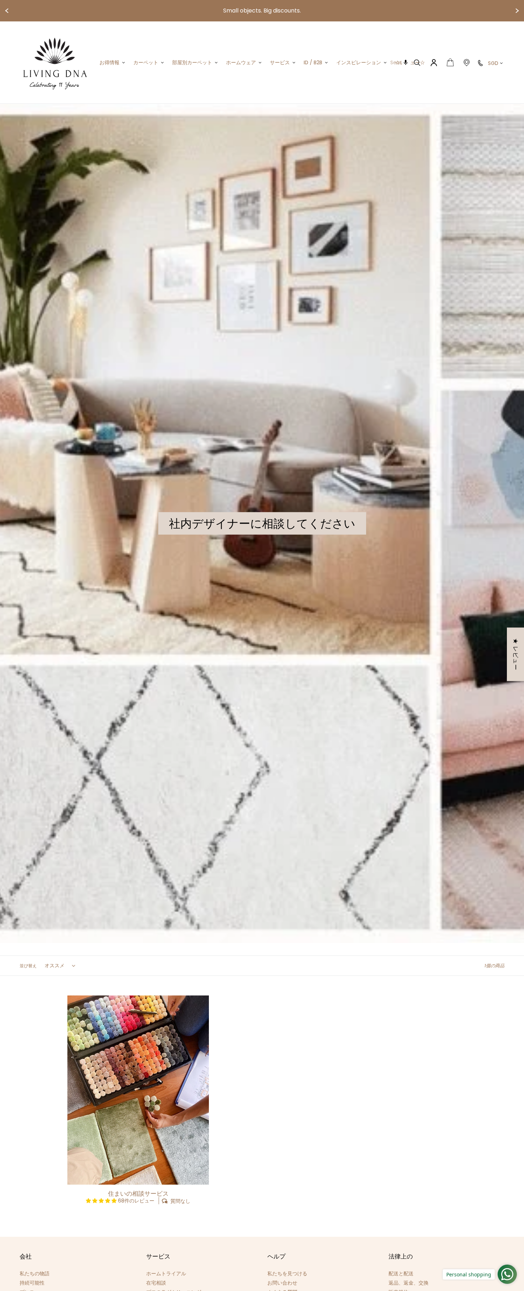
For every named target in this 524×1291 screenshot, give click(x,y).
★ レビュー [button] (516, 654)
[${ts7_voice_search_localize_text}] (406, 62)
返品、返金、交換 (408, 1282)
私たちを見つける (287, 1273)
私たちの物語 (35, 1273)
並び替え (28, 966)
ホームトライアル (166, 1273)
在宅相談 (156, 1282)
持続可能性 (32, 1282)
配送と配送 (401, 1273)
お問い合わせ (282, 1282)
